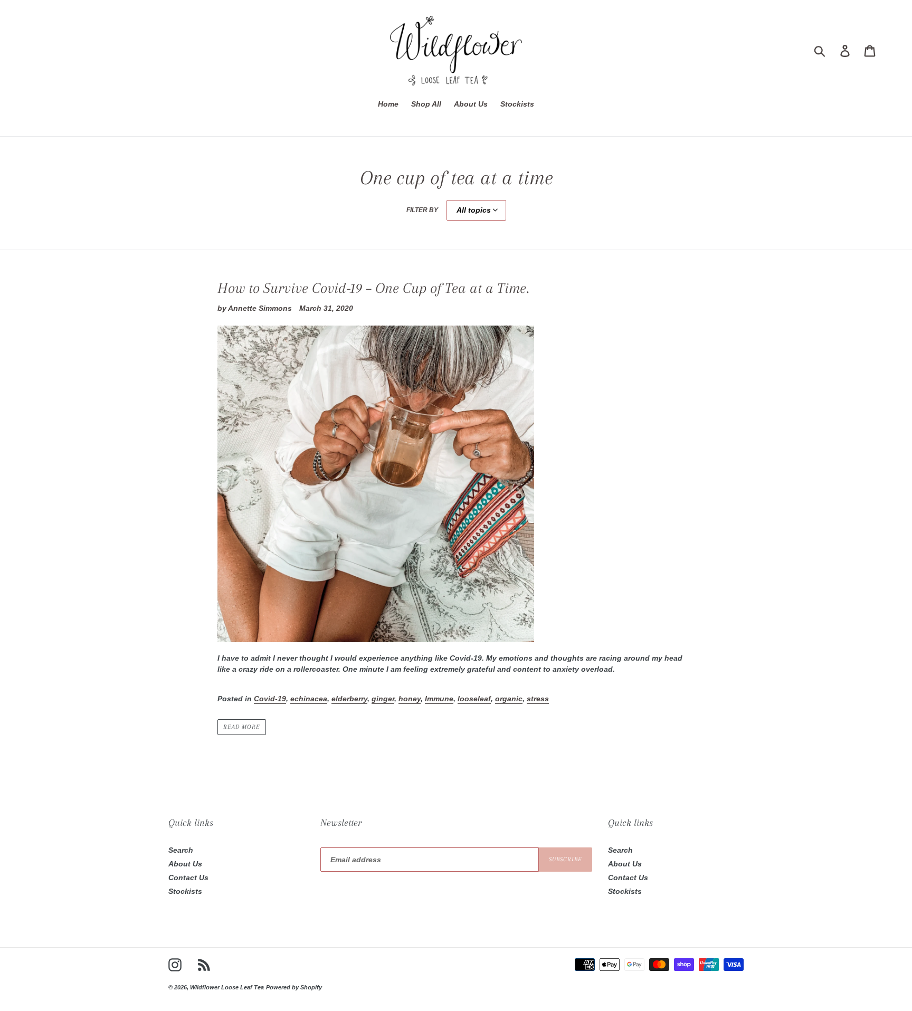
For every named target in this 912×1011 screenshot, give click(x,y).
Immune (439, 698)
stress (538, 698)
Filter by (422, 210)
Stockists (185, 891)
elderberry (349, 698)
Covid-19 (270, 698)
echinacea (308, 698)
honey (409, 698)
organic (508, 698)
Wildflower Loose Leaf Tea (227, 987)
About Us (185, 864)
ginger (383, 698)
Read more (241, 726)
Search (180, 850)
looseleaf (474, 698)
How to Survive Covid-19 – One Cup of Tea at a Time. (373, 288)
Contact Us (188, 877)
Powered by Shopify (294, 987)
